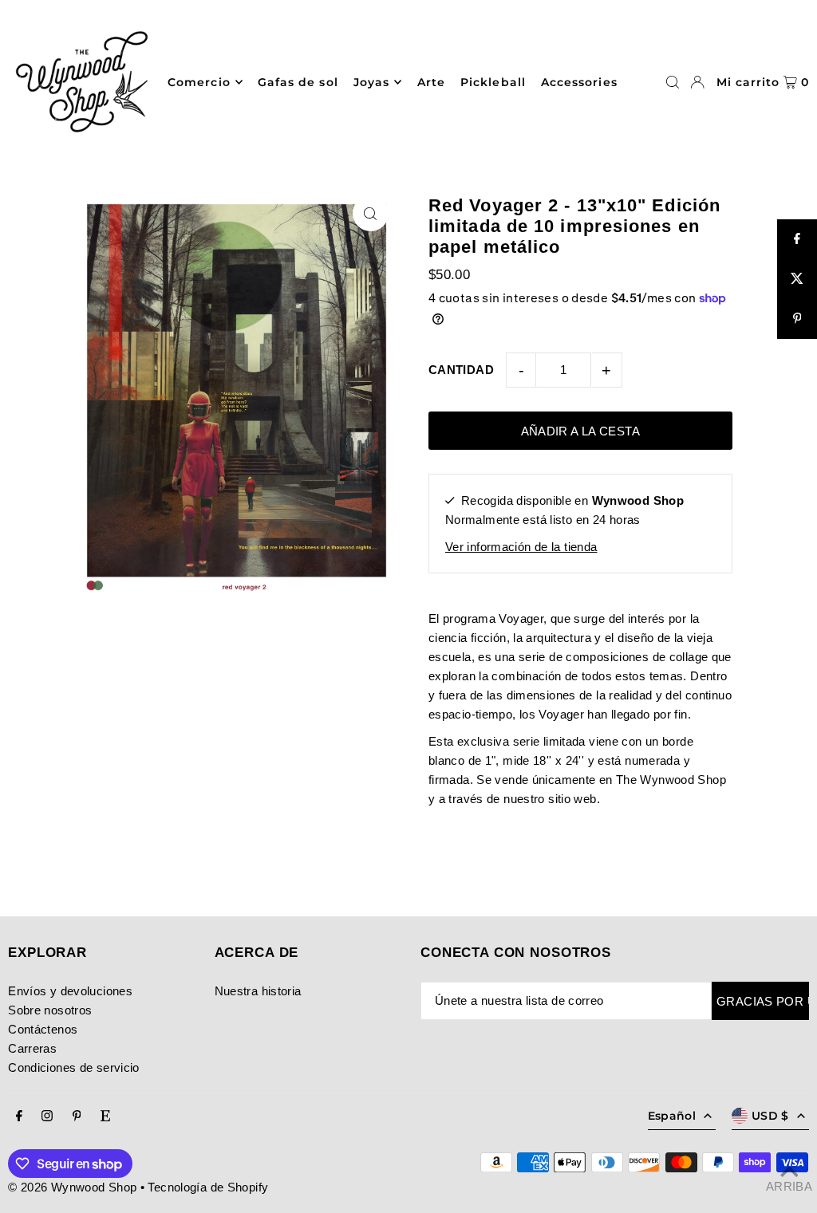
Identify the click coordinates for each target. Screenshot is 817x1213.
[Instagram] (47, 1116)
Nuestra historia (258, 991)
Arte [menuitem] (431, 82)
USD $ (770, 1116)
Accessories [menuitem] (579, 82)
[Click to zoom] (371, 213)
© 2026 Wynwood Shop (72, 1187)
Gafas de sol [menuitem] (298, 82)
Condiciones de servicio (74, 1067)
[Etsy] (105, 1116)
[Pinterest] (77, 1116)
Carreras (32, 1048)
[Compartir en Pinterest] (797, 319)
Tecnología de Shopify (208, 1187)
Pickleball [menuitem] (493, 82)
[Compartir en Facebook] (797, 239)
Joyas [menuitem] (371, 82)
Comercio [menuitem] (199, 82)
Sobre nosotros (50, 1010)
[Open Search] (672, 82)
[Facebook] (19, 1116)
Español (672, 1116)
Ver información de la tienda (521, 546)
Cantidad (461, 369)
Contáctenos (42, 1029)
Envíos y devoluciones (70, 991)
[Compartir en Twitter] (797, 279)
